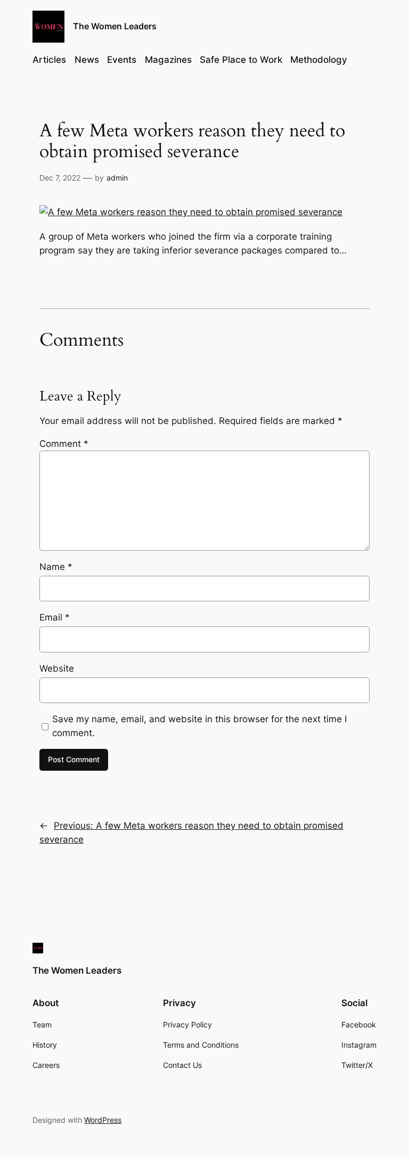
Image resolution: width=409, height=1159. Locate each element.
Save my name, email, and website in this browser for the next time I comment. (199, 726)
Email (54, 617)
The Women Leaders (115, 26)
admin (117, 177)
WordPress (102, 1119)
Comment (63, 443)
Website (56, 668)
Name (55, 566)
